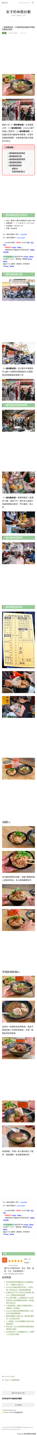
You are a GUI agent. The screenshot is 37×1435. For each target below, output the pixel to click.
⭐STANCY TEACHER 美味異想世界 (12, 1412)
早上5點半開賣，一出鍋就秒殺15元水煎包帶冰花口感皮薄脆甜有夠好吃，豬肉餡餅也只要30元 (20, 1300)
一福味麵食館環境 (15, 162)
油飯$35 (15, 168)
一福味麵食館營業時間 (16, 159)
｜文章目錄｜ (9, 147)
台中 (4, 33)
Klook (14, 247)
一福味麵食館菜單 (15, 165)
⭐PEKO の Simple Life (9, 1410)
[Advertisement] (18, 55)
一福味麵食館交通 (15, 156)
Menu (6, 3)
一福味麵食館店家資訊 (16, 153)
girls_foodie (21, 237)
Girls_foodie (13, 33)
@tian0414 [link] (23, 234)
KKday (19, 247)
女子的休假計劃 (18, 12)
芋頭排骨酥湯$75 (18, 172)
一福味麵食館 (14, 1380)
